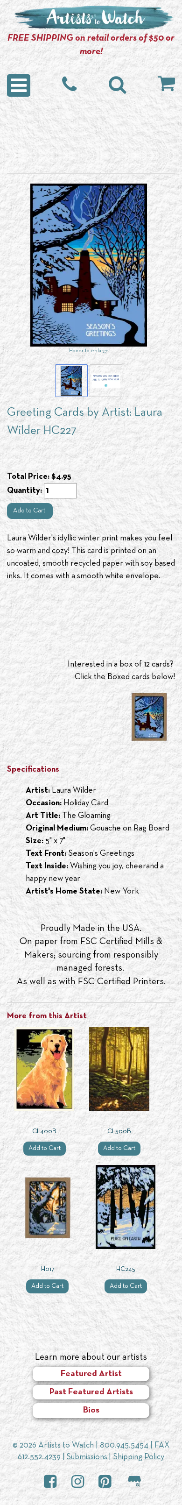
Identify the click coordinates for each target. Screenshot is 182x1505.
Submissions (86, 1457)
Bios (91, 1410)
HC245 (125, 1269)
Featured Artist (91, 1374)
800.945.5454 (124, 1445)
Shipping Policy (138, 1457)
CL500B (119, 1132)
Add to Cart (30, 511)
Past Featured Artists (91, 1392)
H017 (47, 1269)
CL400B (44, 1132)
